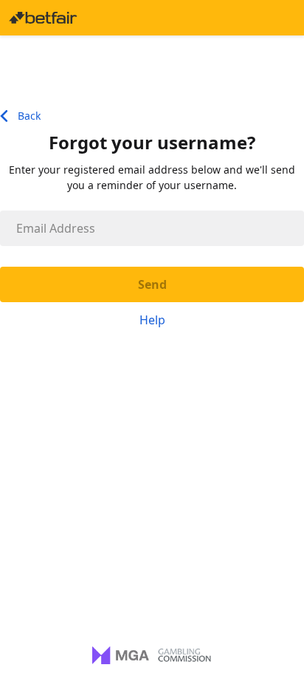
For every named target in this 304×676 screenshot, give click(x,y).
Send (152, 284)
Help (152, 320)
